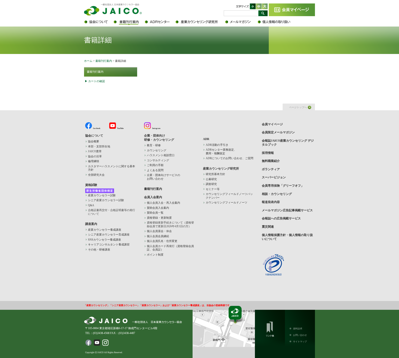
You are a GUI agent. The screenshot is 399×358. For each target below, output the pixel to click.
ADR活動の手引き (217, 144)
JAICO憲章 (95, 151)
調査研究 (211, 184)
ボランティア (271, 169)
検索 (263, 13)
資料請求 (297, 328)
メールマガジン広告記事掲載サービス (287, 210)
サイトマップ (300, 341)
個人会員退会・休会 (159, 231)
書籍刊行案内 (128, 21)
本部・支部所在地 (99, 146)
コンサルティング (158, 160)
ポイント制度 (155, 254)
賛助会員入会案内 (158, 207)
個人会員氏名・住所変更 (162, 241)
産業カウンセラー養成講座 (104, 229)
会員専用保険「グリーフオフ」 (283, 185)
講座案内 (91, 224)
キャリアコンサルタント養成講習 (109, 244)
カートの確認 (96, 81)
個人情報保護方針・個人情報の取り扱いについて (276, 21)
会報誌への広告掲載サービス (281, 218)
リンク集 (270, 328)
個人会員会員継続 (158, 236)
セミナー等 (213, 189)
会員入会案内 (153, 197)
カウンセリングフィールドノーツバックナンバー (229, 195)
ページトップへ (298, 107)
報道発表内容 (271, 202)
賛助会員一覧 (155, 212)
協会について (98, 21)
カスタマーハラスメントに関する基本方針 (111, 168)
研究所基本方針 (215, 174)
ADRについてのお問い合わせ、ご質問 (229, 158)
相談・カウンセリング (277, 194)
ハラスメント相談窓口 (161, 155)
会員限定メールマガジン (241, 21)
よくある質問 (155, 170)
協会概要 (93, 141)
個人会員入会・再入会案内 (163, 202)
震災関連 (268, 226)
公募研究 (211, 179)
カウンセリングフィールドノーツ (226, 202)
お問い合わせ (300, 335)
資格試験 (91, 185)
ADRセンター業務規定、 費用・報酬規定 (221, 151)
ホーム (88, 61)
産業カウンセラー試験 (102, 195)
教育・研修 (154, 145)
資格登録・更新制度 (159, 217)
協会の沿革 (95, 156)
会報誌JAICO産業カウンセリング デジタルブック (288, 142)
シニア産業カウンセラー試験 (106, 200)
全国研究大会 (96, 174)
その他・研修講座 (99, 249)
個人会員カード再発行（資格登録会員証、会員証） (170, 248)
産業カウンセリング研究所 (200, 21)
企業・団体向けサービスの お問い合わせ (163, 176)
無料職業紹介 (271, 161)
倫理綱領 (96, 161)
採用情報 (268, 153)
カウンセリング (156, 150)
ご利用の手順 (155, 165)
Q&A (91, 205)
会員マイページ (292, 9)
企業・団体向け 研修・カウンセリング (159, 137)
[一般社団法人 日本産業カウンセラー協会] (113, 14)
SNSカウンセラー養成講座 (104, 239)
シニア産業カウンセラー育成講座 (109, 234)
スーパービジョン (274, 177)
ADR (159, 21)
